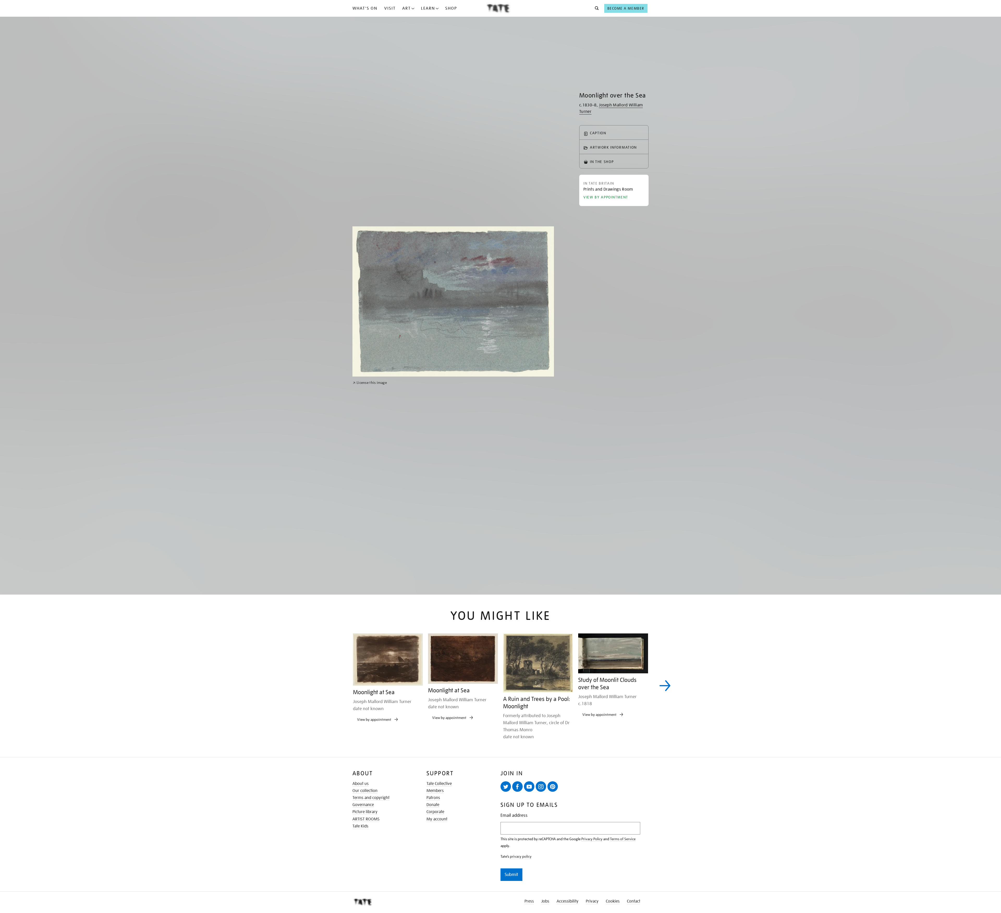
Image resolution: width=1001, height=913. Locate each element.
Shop (451, 8)
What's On (364, 8)
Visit (390, 8)
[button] (595, 8)
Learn (428, 8)
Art (406, 8)
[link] (369, 542)
